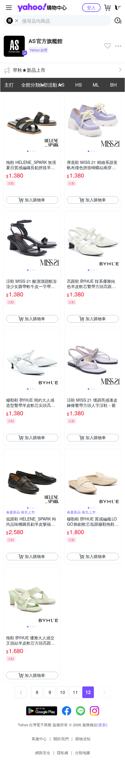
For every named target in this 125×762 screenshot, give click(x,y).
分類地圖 (82, 752)
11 (75, 692)
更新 (102, 724)
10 (62, 692)
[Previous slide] (7, 120)
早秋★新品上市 (29, 70)
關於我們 (61, 738)
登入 (91, 7)
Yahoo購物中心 (42, 7)
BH (113, 84)
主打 (9, 84)
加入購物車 (35, 200)
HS (78, 84)
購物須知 (82, 738)
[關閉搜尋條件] (16, 20)
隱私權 (62, 752)
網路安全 (42, 752)
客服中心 (39, 738)
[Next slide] (56, 120)
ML (96, 84)
